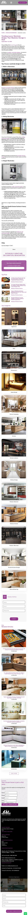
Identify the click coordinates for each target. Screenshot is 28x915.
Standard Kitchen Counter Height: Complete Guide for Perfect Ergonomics (17, 298)
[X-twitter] (5, 824)
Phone (3, 795)
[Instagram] (3, 824)
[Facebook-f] (2, 824)
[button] (11, 2)
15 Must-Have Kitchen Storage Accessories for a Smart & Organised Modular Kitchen (18, 279)
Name (3, 792)
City (3, 800)
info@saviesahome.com (10, 857)
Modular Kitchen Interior (17, 281)
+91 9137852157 (15, 870)
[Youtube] (6, 824)
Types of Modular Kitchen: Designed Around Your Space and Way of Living (18, 292)
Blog (3, 841)
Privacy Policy (5, 837)
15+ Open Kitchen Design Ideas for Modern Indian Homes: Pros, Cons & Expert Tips (18, 285)
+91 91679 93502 (17, 868)
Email (3, 798)
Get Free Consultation (10, 804)
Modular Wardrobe (11, 32)
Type (3, 802)
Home (3, 32)
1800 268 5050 (13, 855)
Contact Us (4, 845)
